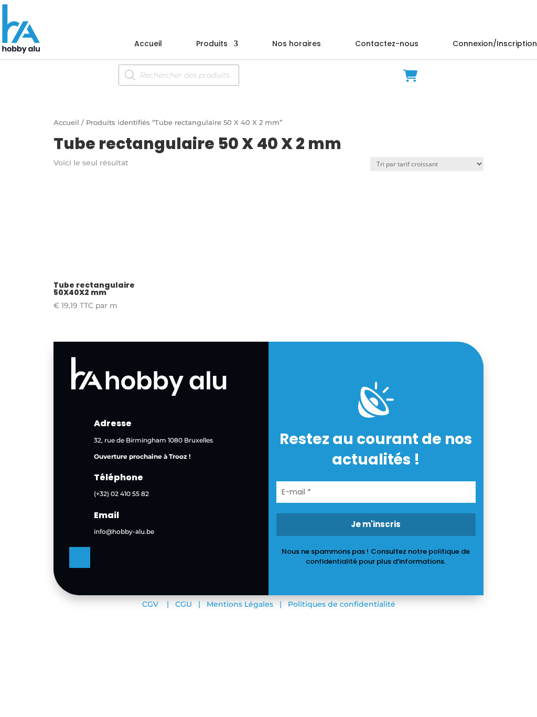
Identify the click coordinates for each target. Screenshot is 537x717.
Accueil (148, 44)
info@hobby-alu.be (124, 531)
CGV (150, 604)
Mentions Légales (240, 604)
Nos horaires (296, 44)
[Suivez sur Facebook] (79, 557)
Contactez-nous (386, 44)
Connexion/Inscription (495, 44)
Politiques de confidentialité (341, 604)
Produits (212, 44)
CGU (183, 604)
